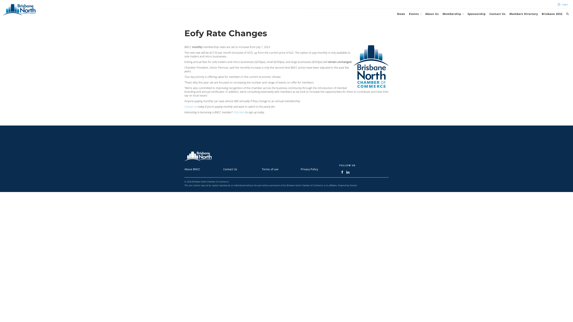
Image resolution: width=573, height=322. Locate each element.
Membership (452, 14)
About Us (432, 14)
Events (414, 14)
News (401, 14)
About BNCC (192, 169)
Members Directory (523, 14)
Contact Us (497, 14)
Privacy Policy (309, 169)
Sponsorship (477, 14)
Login (564, 4)
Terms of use (270, 169)
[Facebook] (342, 172)
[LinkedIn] (348, 172)
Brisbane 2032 (552, 14)
